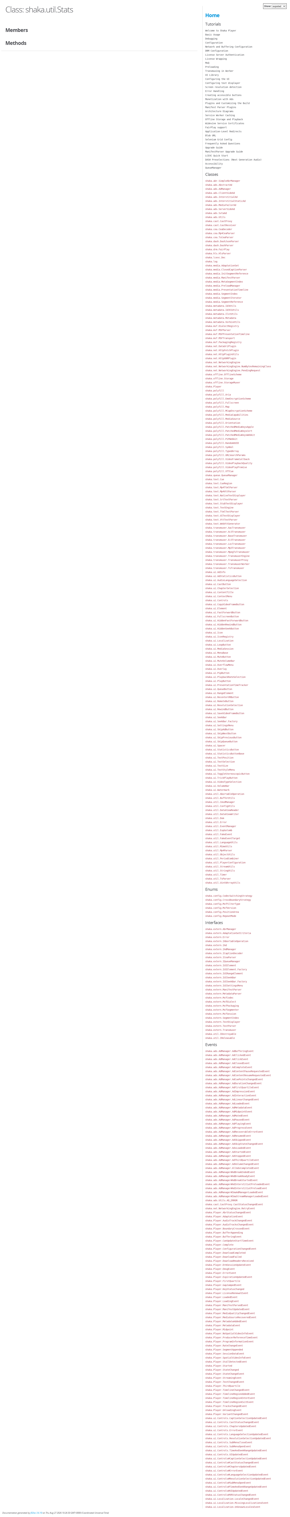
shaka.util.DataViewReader (222, 810)
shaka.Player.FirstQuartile (222, 1281)
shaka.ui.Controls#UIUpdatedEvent (226, 1490)
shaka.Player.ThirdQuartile (222, 1386)
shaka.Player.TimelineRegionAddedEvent (230, 1394)
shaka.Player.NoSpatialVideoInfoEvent (229, 1333)
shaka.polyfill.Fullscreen (222, 402)
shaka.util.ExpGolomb (218, 830)
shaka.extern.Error (217, 937)
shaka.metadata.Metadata (220, 318)
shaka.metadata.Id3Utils (220, 306)
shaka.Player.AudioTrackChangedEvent (228, 1220)
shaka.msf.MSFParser (218, 330)
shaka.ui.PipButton (217, 673)
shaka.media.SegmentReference (224, 302)
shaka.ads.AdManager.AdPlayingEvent (228, 1123)
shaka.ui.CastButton (218, 584)
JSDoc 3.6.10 (36, 1512)
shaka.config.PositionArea (222, 912)
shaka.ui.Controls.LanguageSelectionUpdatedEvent (236, 1434)
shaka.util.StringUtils (220, 870)
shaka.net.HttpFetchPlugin (222, 350)
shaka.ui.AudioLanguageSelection (226, 580)
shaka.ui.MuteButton (218, 656)
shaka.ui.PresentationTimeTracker (226, 685)
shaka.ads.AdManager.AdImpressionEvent (230, 1091)
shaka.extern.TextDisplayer (222, 1022)
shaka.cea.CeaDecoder (218, 229)
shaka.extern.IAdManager (220, 949)
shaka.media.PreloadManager (222, 285)
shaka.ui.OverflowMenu (219, 665)
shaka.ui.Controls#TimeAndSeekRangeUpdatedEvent (236, 1486)
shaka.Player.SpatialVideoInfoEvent (228, 1357)
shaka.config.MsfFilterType (222, 904)
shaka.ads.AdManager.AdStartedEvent (228, 1152)
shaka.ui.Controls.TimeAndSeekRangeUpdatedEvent (236, 1450)
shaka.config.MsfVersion (220, 908)
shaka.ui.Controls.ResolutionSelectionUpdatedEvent (238, 1438)
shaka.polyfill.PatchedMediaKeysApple (229, 427)
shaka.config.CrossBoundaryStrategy (228, 900)
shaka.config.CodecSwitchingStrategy (228, 895)
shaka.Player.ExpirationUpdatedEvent (228, 1277)
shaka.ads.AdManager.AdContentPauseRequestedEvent (237, 1071)
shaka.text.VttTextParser (221, 519)
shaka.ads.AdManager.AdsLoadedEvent (228, 1148)
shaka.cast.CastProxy (218, 221)
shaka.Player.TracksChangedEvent (226, 1406)
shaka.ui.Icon (214, 632)
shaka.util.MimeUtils (218, 846)
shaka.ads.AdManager (218, 189)
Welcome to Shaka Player (220, 30)
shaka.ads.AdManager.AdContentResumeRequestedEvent (238, 1075)
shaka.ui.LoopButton (218, 644)
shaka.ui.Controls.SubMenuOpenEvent (228, 1446)
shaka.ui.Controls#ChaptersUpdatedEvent (230, 1466)
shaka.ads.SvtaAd (216, 213)
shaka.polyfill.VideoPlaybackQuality (228, 463)
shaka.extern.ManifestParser (223, 989)
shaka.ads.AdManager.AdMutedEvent (226, 1115)
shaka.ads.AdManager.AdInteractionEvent (230, 1095)
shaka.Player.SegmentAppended (224, 1349)
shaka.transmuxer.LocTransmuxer (225, 544)
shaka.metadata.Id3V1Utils (222, 310)
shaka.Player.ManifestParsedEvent (226, 1305)
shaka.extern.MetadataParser (223, 993)
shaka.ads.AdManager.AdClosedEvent (227, 1063)
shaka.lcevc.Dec (215, 257)
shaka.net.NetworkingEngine (222, 362)
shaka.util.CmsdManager (220, 802)
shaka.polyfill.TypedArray (222, 451)
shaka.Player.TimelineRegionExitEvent (229, 1402)
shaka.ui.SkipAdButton (219, 729)
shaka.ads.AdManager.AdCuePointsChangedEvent (234, 1079)
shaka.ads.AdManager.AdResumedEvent (228, 1135)
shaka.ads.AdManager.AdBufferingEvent (229, 1051)
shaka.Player (213, 386)
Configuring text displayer (222, 83)
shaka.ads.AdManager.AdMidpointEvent (228, 1111)
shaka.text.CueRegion (218, 483)
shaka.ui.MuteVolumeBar (220, 661)
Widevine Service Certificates (224, 123)
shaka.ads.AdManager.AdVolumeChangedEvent (232, 1164)
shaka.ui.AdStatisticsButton (223, 576)
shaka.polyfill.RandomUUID (222, 443)
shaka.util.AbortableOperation (224, 794)
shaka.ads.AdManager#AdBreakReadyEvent (230, 1176)
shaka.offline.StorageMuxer (222, 382)
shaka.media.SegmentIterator (223, 297)
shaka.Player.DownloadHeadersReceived (229, 1261)
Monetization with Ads (219, 99)
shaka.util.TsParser (218, 878)
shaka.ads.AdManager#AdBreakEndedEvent (230, 1172)
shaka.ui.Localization (219, 640)
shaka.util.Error (216, 822)
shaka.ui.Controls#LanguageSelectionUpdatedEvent (236, 1474)
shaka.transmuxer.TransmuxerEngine (227, 556)
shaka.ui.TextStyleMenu (220, 769)
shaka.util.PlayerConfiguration (225, 862)
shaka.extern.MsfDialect (220, 1001)
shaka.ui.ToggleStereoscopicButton (227, 773)
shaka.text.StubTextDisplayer (224, 503)
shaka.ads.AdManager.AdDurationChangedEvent (233, 1083)
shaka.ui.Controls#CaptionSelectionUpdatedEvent (236, 1458)
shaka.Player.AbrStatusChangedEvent (228, 1212)
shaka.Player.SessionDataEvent (224, 1353)
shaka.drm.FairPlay (217, 249)
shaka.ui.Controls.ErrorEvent (224, 1430)
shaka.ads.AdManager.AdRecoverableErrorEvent (234, 1131)
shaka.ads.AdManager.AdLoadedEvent (227, 1103)
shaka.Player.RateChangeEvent (224, 1345)
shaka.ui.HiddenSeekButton (222, 628)
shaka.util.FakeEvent (218, 834)
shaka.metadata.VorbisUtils (222, 322)
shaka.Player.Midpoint (219, 1329)
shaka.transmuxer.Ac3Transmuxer (225, 531)
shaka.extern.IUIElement (220, 965)
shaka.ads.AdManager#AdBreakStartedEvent (231, 1180)
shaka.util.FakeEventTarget (222, 838)
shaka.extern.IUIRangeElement (224, 973)
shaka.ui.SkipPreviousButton (223, 737)
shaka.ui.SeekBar (216, 717)
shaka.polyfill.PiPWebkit (221, 439)
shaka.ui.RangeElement (219, 693)
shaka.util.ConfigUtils (220, 806)
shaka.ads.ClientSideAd (220, 193)
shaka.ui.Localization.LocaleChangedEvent (232, 1499)
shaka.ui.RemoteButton (219, 701)
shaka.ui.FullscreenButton (222, 616)
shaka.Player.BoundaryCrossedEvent (227, 1228)
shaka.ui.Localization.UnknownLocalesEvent (232, 1507)
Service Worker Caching (220, 115)
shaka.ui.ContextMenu (218, 596)
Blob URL (210, 135)
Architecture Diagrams (219, 111)
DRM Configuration (216, 50)
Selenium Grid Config (218, 139)
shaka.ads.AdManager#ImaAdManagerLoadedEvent (234, 1192)
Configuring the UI (217, 79)
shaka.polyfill (214, 390)
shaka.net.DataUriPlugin (220, 346)
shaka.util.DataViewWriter (222, 814)
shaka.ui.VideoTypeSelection (223, 782)
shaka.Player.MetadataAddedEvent (226, 1321)
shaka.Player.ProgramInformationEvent (229, 1341)
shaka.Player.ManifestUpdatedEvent (227, 1309)
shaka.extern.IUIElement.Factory (226, 969)
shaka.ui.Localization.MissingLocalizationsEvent (236, 1503)
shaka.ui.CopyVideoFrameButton (224, 604)
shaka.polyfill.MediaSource (222, 418)
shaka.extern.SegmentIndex (222, 1017)
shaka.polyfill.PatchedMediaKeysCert (228, 431)
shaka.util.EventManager (220, 826)
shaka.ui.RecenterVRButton (222, 697)
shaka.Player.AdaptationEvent (224, 1216)
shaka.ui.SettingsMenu (219, 725)
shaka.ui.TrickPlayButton (221, 777)
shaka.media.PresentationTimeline (226, 289)
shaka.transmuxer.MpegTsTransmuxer (227, 552)
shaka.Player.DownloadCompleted (225, 1252)
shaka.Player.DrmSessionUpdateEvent (228, 1265)
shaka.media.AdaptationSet (222, 265)
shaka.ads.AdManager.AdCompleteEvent (228, 1067)
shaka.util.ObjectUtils (220, 854)
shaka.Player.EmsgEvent (220, 1269)
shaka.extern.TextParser (220, 1026)
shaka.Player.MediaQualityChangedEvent (230, 1313)
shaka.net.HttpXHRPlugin (220, 358)
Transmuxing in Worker (219, 71)
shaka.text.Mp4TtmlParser (221, 487)
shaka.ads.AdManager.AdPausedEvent (227, 1119)
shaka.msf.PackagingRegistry (223, 342)
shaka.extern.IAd (216, 945)
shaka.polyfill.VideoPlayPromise (226, 467)
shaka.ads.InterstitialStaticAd (225, 201)
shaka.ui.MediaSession (219, 648)
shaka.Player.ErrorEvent (220, 1273)
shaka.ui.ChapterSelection (222, 588)
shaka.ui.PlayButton (218, 681)
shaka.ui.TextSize (216, 765)
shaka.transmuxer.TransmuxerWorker (227, 564)
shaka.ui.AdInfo (215, 572)
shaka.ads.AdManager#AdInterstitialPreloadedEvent (237, 1184)
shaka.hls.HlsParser (218, 253)
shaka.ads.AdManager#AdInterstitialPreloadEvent (236, 1188)
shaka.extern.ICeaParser (220, 957)
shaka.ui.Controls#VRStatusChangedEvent (230, 1494)
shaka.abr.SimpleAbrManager (222, 180)
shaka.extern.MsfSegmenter (222, 1009)
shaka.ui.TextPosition (219, 757)
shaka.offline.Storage (219, 378)
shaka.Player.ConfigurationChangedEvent (230, 1248)
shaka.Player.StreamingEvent (223, 1377)
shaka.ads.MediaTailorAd (220, 205)
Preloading (212, 67)
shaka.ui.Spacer (215, 745)
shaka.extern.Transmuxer (220, 1030)
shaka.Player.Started (218, 1365)
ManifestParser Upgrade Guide (224, 151)
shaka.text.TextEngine (219, 507)
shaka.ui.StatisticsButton (222, 749)
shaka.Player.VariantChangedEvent (226, 1414)
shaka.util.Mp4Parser (218, 850)
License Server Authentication (224, 54)
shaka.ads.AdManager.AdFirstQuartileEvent (232, 1087)
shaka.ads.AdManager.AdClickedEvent (228, 1055)
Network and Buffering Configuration (228, 46)
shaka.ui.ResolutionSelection (224, 705)
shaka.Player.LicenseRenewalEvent (226, 1293)
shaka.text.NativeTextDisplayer (225, 495)
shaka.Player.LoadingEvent (222, 1301)
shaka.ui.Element (216, 608)
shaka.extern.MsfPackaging (222, 1005)
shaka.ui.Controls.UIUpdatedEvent (226, 1454)
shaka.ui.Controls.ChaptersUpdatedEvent (230, 1426)
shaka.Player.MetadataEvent (222, 1325)
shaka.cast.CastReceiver (220, 225)
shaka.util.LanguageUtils (221, 842)
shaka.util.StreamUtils (220, 866)
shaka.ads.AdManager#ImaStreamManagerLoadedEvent (236, 1196)
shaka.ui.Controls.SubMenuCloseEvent (228, 1442)
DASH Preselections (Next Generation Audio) (233, 159)
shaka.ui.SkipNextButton (220, 733)
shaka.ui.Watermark (217, 790)
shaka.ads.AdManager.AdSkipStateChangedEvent (234, 1144)
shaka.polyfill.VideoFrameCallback (227, 459)
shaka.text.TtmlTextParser (222, 511)
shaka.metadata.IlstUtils (221, 314)
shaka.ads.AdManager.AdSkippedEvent (228, 1140)
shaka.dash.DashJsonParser (222, 241)
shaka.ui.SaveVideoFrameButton (224, 713)
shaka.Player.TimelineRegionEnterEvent (230, 1398)
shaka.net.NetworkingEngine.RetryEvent (230, 1208)
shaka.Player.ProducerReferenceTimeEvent (231, 1337)
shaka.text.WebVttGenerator (222, 523)
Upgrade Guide (214, 147)
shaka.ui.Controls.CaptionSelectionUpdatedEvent (236, 1418)
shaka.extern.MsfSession (220, 1013)
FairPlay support (216, 127)
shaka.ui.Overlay (216, 669)
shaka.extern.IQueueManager (222, 961)
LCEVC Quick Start (216, 155)
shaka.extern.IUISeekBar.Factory (226, 981)
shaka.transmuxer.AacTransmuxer (225, 527)
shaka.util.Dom (214, 818)
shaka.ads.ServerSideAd (220, 209)
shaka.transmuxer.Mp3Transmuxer (225, 548)
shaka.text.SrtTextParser (221, 499)
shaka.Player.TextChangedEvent (224, 1382)
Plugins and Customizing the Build (227, 103)
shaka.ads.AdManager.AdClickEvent (226, 1059)
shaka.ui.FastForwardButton (222, 612)
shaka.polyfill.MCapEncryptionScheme (228, 410)
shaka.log (211, 261)
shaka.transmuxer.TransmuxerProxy (226, 560)
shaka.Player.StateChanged (222, 1369)
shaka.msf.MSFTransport (220, 338)
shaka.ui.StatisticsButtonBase (224, 753)
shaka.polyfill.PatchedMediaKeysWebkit (230, 435)
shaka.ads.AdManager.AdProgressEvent (228, 1127)
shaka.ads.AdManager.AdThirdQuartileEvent (232, 1160)
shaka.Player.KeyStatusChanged (224, 1289)
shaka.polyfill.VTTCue (219, 471)
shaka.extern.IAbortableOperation (226, 941)
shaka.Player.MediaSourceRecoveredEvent (230, 1317)
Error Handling (214, 91)
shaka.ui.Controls (216, 600)
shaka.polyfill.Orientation (222, 423)
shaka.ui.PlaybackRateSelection (225, 677)
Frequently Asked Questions (222, 143)
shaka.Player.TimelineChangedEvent (227, 1390)
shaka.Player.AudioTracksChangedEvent (229, 1224)
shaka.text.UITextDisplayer (222, 515)
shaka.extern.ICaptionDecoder (224, 953)
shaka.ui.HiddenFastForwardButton (226, 620)
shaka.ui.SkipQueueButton (221, 741)
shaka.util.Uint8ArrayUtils (222, 882)
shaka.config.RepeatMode (220, 916)
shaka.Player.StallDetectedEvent (226, 1361)
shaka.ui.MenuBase (216, 652)
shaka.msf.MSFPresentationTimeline (227, 334)
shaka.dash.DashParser (219, 245)
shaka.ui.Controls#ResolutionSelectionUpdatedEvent (238, 1478)
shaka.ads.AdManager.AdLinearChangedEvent (232, 1099)
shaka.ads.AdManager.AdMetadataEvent (228, 1107)
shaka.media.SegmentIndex (221, 293)
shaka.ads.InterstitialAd (221, 197)
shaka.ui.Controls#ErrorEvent (224, 1470)
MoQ (207, 63)
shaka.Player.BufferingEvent (223, 1236)
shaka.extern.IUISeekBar (220, 977)
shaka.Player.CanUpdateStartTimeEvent (229, 1240)
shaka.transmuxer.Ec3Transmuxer (225, 539)
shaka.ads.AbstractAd (218, 185)
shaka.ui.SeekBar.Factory (221, 721)
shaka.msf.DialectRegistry (222, 326)
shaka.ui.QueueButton (218, 689)
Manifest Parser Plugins (220, 107)
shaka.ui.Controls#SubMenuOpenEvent (228, 1482)
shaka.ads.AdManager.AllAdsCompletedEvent (232, 1168)
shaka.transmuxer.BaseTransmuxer (226, 535)
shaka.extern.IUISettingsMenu (224, 985)
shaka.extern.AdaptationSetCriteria (228, 933)
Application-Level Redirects (223, 131)
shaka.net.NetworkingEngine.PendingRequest (232, 370)
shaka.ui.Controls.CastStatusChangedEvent (232, 1422)
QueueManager (213, 167)
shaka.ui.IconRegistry (219, 636)
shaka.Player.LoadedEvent (221, 1297)
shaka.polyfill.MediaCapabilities (226, 414)
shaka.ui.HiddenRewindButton (223, 624)
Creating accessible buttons (223, 95)
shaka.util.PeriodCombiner (222, 858)
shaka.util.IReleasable (220, 1038)
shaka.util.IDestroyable (220, 1034)
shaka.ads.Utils (215, 217)
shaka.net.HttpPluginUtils (222, 354)
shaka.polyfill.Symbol (219, 447)
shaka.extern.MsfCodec (219, 997)
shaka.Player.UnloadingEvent (223, 1410)
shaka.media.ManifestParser (222, 277)
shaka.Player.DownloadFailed (223, 1256)
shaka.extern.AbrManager (220, 929)
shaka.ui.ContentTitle (219, 592)
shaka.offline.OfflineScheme (223, 374)
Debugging (211, 38)
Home (212, 15)
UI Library (212, 75)
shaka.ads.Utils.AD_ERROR (221, 1200)
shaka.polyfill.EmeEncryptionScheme (228, 398)
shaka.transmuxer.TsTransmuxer (224, 568)
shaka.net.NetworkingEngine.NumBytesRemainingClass (238, 366)
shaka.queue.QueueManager (221, 475)
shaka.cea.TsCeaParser (219, 237)
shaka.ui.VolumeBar (217, 786)
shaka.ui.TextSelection (220, 761)
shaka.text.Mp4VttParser (220, 491)
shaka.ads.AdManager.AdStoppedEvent (228, 1156)
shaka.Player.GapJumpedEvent (223, 1285)
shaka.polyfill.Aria (218, 394)
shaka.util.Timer (216, 874)
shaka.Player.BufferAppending (224, 1232)
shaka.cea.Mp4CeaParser (220, 233)
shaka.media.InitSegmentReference (226, 273)
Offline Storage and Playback (224, 119)
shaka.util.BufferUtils (220, 798)
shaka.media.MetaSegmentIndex (224, 281)
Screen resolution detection (223, 87)
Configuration (214, 42)
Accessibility (214, 163)
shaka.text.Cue (214, 479)
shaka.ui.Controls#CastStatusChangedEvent (232, 1462)
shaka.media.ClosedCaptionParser (226, 269)
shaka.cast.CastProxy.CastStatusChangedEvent (234, 1204)
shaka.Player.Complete (219, 1244)
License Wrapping (216, 58)
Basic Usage (212, 34)
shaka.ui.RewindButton (219, 709)
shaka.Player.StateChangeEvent (224, 1373)
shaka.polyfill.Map (217, 406)
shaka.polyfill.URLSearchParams (225, 455)
